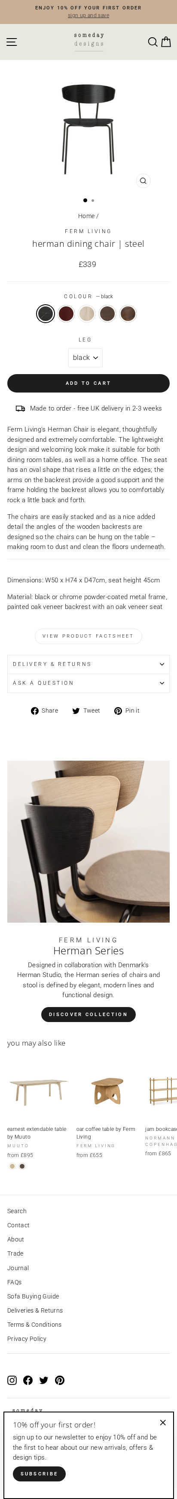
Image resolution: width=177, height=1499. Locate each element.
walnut (128, 313)
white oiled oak (86, 313)
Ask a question (43, 683)
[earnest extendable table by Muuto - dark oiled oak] (22, 1166)
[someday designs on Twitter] (44, 1380)
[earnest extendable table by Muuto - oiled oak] (12, 1166)
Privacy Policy (26, 1338)
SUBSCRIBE (39, 1474)
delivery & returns (52, 664)
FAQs (14, 1282)
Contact (18, 1225)
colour (88, 297)
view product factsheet (88, 636)
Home (86, 216)
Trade (15, 1253)
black (45, 313)
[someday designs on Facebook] (28, 1380)
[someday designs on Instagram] (12, 1380)
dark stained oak (107, 313)
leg (85, 340)
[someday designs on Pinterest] (59, 1380)
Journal (18, 1268)
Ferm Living (88, 231)
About (15, 1239)
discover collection (88, 1014)
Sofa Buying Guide (33, 1296)
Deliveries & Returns (35, 1310)
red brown (66, 313)
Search (17, 1211)
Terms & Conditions (34, 1324)
